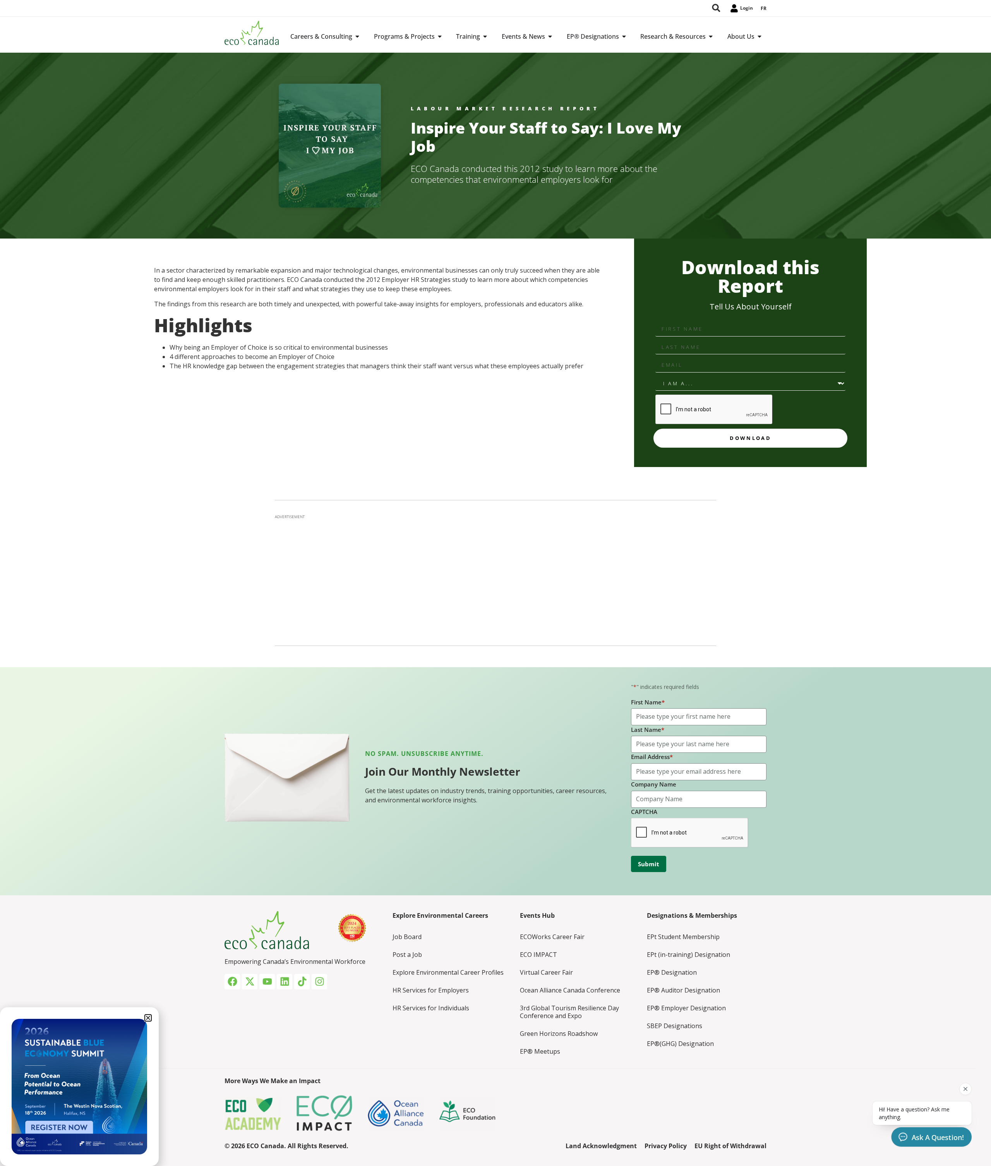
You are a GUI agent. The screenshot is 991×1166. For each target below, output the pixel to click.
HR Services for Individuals (431, 1008)
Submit (648, 864)
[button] (148, 1018)
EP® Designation (672, 972)
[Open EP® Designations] (624, 36)
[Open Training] (485, 36)
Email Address (652, 757)
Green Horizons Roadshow (559, 1033)
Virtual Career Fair (546, 972)
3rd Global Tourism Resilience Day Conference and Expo (569, 1012)
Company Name (653, 784)
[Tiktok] (302, 981)
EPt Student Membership (683, 936)
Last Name (647, 729)
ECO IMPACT (538, 954)
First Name (648, 702)
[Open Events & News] (550, 36)
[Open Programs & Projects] (440, 36)
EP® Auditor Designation (683, 990)
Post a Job (407, 954)
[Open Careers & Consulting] (357, 36)
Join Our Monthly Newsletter (442, 771)
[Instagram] (319, 981)
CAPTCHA (644, 812)
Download (750, 437)
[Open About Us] (759, 36)
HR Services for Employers (431, 990)
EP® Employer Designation (686, 1008)
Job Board (407, 936)
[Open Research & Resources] (711, 36)
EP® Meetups (540, 1051)
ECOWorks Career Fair (552, 936)
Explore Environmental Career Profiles (448, 972)
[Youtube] (267, 981)
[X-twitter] (249, 981)
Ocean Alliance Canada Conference (570, 990)
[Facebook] (232, 981)
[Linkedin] (284, 981)
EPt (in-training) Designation (688, 954)
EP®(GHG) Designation (680, 1043)
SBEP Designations (674, 1026)
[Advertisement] (495, 578)
